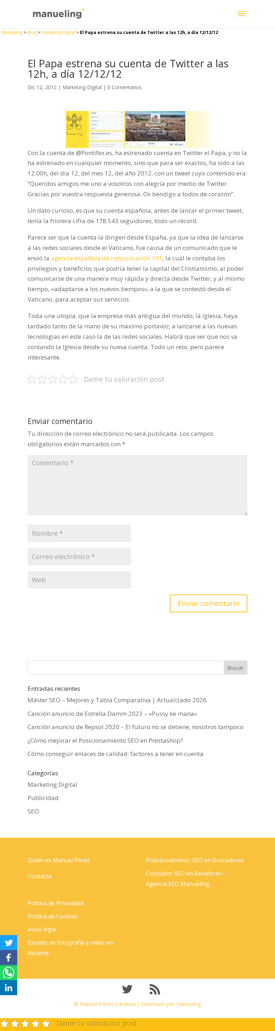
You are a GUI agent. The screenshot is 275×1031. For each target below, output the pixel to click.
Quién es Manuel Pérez (59, 860)
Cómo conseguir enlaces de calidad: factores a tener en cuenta (115, 754)
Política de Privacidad (55, 903)
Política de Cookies (53, 916)
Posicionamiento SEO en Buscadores (195, 860)
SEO (33, 811)
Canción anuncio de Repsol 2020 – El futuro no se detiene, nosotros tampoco (135, 727)
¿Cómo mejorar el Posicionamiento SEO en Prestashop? (105, 740)
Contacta (40, 876)
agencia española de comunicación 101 (107, 258)
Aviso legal (42, 929)
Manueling (12, 32)
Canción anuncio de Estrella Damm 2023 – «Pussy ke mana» (112, 713)
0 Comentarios (124, 87)
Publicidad (43, 798)
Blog (32, 32)
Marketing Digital (58, 32)
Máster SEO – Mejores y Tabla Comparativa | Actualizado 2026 (117, 700)
